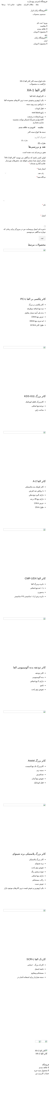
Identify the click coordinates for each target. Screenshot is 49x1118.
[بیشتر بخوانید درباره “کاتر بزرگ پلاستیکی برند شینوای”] (43, 900)
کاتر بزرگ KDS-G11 (35, 396)
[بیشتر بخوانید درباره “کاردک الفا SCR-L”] (43, 989)
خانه (44, 81)
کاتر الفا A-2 (39, 481)
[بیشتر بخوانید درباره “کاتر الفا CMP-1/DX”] (43, 609)
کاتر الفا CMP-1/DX (35, 578)
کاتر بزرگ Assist (37, 760)
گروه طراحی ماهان (25, 1048)
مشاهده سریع (43, 343)
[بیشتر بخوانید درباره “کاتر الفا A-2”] (43, 520)
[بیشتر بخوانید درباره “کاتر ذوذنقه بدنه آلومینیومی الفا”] (43, 702)
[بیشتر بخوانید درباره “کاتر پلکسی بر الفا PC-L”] (43, 337)
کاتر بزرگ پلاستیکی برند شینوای (29, 853)
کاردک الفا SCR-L (36, 959)
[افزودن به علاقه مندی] (43, 332)
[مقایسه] (43, 294)
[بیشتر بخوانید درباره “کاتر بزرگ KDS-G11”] (43, 422)
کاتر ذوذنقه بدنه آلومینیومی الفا (29, 667)
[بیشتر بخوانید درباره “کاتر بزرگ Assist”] (43, 795)
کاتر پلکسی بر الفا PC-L (33, 299)
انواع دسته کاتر (36, 81)
